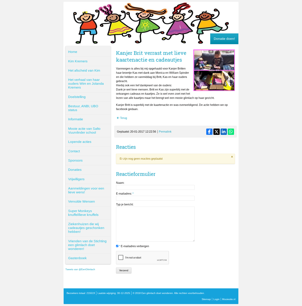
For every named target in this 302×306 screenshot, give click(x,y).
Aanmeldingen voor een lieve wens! (86, 190)
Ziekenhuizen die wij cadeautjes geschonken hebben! (86, 228)
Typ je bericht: (124, 204)
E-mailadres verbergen (134, 246)
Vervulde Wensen (81, 201)
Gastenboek (77, 258)
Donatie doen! (224, 39)
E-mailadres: (125, 193)
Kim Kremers (78, 61)
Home (72, 52)
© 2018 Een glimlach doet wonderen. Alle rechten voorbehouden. (169, 293)
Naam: (120, 182)
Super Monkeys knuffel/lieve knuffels (83, 213)
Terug (123, 117)
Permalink (165, 131)
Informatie (75, 119)
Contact (74, 151)
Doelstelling (77, 97)
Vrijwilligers (76, 179)
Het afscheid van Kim (84, 70)
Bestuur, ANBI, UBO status (83, 108)
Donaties (75, 170)
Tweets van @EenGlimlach (80, 269)
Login (216, 299)
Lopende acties (79, 142)
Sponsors (75, 160)
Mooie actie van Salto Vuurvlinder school (84, 130)
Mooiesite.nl (228, 299)
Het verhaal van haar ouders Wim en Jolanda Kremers (86, 83)
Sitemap (206, 299)
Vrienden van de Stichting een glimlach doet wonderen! (87, 245)
